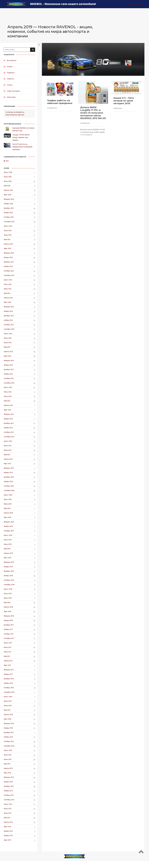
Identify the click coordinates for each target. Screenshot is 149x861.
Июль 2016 (8, 701)
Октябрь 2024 (9, 271)
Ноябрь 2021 (8, 428)
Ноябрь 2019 (8, 526)
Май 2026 (7, 186)
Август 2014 (8, 804)
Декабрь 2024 (9, 262)
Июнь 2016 (8, 706)
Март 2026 (7, 195)
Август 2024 (8, 280)
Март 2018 (7, 611)
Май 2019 (7, 549)
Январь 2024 (8, 311)
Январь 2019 (8, 567)
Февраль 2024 (9, 307)
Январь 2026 (8, 204)
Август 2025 (8, 226)
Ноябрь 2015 (8, 737)
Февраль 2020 (9, 522)
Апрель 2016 (8, 715)
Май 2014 (7, 818)
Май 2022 (7, 401)
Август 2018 (8, 589)
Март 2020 (7, 517)
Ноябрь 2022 (8, 374)
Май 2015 (7, 764)
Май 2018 (7, 602)
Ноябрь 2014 (8, 791)
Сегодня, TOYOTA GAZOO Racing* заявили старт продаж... (21, 137)
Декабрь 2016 (9, 679)
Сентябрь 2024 (9, 275)
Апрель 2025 (8, 244)
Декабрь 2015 (9, 732)
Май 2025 (7, 239)
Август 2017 (8, 643)
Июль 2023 (7, 338)
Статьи (9, 85)
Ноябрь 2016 (8, 683)
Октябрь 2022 (9, 378)
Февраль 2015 (9, 777)
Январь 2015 (8, 782)
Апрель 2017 (8, 661)
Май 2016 (7, 710)
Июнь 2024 (8, 289)
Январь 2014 (8, 831)
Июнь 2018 (8, 598)
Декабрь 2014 (9, 786)
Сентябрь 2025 (9, 222)
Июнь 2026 (8, 181)
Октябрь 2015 (9, 741)
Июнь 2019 (8, 544)
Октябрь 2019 (9, 531)
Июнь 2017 (7, 652)
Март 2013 (7, 840)
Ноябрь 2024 (8, 266)
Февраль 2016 (9, 723)
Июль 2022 (7, 392)
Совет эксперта (13, 91)
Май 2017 (7, 656)
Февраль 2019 (9, 562)
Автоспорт (11, 97)
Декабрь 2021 (9, 423)
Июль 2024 (8, 284)
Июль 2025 (7, 231)
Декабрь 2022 (9, 369)
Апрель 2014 (8, 822)
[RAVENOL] (16, 4)
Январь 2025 (8, 257)
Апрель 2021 (8, 459)
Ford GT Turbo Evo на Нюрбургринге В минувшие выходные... (22, 146)
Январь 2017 (8, 674)
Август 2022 (8, 387)
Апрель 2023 (8, 352)
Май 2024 (7, 293)
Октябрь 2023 (9, 325)
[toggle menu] (39, 44)
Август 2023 (8, 334)
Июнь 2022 (7, 396)
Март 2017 (7, 665)
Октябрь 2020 (9, 486)
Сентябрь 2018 (9, 585)
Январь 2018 (8, 620)
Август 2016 (8, 697)
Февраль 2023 (9, 360)
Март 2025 (7, 248)
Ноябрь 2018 (8, 576)
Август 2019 (8, 535)
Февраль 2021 (9, 468)
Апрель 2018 (8, 607)
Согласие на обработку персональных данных (14, 113)
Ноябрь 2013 (8, 836)
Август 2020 (8, 495)
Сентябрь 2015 (9, 746)
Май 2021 (7, 455)
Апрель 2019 (8, 553)
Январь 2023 (8, 365)
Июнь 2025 (7, 235)
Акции (9, 67)
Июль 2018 (8, 594)
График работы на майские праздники (59, 101)
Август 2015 (8, 750)
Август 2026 (8, 172)
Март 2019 (7, 558)
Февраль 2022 (9, 414)
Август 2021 (8, 441)
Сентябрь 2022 (9, 383)
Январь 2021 (8, 473)
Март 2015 (7, 773)
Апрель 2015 (8, 768)
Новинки (10, 73)
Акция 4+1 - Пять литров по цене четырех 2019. (123, 101)
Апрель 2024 (8, 298)
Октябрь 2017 (9, 634)
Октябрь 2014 (9, 795)
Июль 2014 (8, 809)
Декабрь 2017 (9, 625)
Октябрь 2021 (9, 432)
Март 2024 (7, 302)
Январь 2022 (8, 419)
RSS (7, 161)
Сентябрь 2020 (9, 490)
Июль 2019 (8, 540)
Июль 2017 (7, 647)
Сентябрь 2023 (9, 329)
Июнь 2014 (8, 813)
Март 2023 (7, 356)
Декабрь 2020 (9, 477)
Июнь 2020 (8, 504)
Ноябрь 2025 (8, 213)
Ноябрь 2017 (8, 629)
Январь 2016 (8, 728)
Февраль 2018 (9, 616)
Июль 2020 (8, 499)
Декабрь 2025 (9, 208)
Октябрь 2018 (9, 580)
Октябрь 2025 (9, 217)
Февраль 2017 (9, 670)
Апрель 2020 (8, 513)
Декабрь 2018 (9, 571)
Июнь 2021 (7, 450)
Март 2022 (7, 410)
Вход (129, 4)
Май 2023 (7, 347)
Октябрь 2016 (9, 688)
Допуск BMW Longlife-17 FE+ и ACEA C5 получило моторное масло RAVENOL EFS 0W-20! (93, 113)
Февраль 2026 (9, 199)
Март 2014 (7, 827)
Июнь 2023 (7, 343)
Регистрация (138, 4)
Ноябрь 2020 (8, 481)
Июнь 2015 (7, 759)
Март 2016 (7, 719)
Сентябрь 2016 (9, 692)
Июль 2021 (7, 446)
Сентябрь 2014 (9, 800)
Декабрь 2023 (9, 316)
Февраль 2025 (9, 253)
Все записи (11, 60)
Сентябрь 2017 (9, 638)
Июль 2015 (7, 755)
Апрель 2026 (8, 190)
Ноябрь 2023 (8, 320)
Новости (10, 79)
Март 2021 (7, 464)
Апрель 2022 (8, 405)
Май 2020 (7, 508)
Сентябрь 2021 (9, 437)
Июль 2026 (8, 177)
